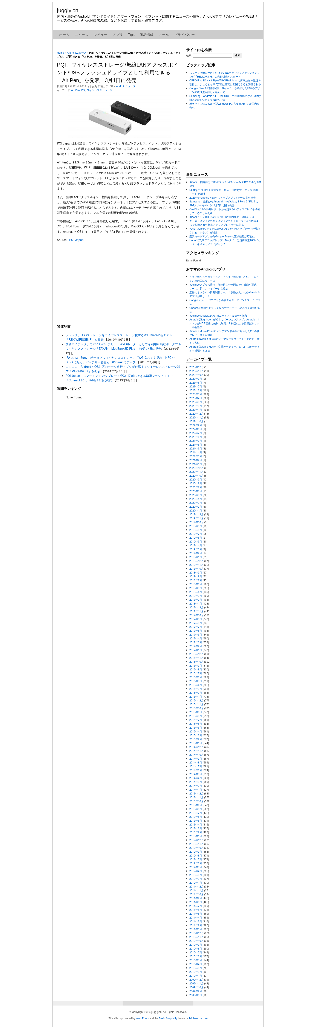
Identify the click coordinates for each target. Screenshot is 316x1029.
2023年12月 (196, 367)
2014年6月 (195, 770)
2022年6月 (195, 436)
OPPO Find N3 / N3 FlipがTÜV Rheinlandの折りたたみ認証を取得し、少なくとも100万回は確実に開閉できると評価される (225, 82)
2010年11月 (196, 937)
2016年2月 (195, 692)
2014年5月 (195, 774)
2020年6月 (195, 491)
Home (60, 52)
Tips (131, 34)
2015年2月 (195, 739)
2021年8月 (195, 444)
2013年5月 (195, 820)
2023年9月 (195, 378)
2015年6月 (195, 723)
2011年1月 (195, 929)
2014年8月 (195, 762)
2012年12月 (196, 840)
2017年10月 (196, 615)
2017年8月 (195, 623)
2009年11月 (196, 983)
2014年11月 (196, 750)
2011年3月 (195, 921)
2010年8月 (195, 948)
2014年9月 (195, 758)
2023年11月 (196, 371)
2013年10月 (196, 801)
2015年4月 (195, 731)
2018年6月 (195, 584)
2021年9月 (195, 440)
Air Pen (75, 90)
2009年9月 (195, 991)
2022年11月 (196, 417)
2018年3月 (195, 595)
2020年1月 (195, 510)
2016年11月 (196, 657)
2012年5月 (195, 867)
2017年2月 (195, 646)
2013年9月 (195, 805)
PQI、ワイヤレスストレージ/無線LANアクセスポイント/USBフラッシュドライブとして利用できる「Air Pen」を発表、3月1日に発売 (118, 72)
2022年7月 (195, 433)
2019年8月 (195, 530)
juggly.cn (67, 10)
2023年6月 (195, 390)
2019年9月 (195, 526)
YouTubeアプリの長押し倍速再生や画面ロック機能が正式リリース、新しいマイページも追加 (224, 286)
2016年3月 (195, 688)
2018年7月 (195, 580)
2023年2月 (195, 405)
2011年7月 (195, 906)
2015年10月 (196, 708)
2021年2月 (195, 460)
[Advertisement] (119, 283)
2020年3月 (195, 502)
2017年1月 (195, 650)
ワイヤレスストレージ (99, 90)
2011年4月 (195, 917)
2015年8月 (195, 716)
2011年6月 (195, 909)
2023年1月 (195, 409)
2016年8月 (195, 669)
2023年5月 (195, 394)
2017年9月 (195, 619)
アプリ (117, 34)
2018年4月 (195, 592)
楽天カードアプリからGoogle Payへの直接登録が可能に (222, 236)
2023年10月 (196, 374)
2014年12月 (196, 747)
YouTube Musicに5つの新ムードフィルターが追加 (218, 315)
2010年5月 (195, 960)
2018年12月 (196, 561)
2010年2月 (195, 971)
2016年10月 (196, 661)
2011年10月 (196, 894)
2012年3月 (195, 875)
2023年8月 (195, 382)
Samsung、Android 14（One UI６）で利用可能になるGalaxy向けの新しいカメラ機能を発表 (225, 97)
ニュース (81, 34)
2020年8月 (195, 483)
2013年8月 (195, 809)
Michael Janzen (198, 1018)
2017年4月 (195, 638)
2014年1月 (195, 789)
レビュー (100, 34)
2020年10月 (196, 475)
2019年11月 (196, 518)
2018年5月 (195, 588)
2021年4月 (195, 452)
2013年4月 (195, 824)
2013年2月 (195, 832)
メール (164, 34)
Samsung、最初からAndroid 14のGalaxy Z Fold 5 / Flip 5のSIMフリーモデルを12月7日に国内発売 (223, 203)
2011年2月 (195, 925)
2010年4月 (195, 964)
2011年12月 (196, 886)
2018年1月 (195, 603)
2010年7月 (195, 952)
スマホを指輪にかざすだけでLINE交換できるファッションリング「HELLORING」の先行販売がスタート (224, 74)
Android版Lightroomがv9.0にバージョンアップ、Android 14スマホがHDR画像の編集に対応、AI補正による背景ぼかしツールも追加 (224, 323)
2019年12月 (196, 514)
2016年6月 (195, 677)
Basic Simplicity (168, 1018)
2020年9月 (195, 479)
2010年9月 (195, 944)
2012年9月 (195, 851)
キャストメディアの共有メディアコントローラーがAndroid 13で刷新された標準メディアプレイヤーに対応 (223, 222)
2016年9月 (195, 665)
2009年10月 (196, 987)
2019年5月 (195, 541)
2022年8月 (195, 429)
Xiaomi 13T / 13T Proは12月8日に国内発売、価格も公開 (222, 217)
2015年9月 (195, 712)
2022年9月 (195, 425)
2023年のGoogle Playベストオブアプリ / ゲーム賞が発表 (222, 197)
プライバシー (184, 34)
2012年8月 (195, 855)
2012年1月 (195, 882)
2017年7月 (195, 626)
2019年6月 (195, 537)
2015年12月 (196, 700)
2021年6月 (195, 448)
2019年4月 (195, 545)
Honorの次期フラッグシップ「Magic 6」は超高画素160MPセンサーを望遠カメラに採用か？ (225, 242)
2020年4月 (195, 499)
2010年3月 (195, 968)
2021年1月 (195, 464)
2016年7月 (195, 673)
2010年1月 (195, 975)
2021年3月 (195, 456)
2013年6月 (195, 816)
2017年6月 (195, 630)
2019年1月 (195, 557)
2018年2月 (195, 599)
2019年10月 (196, 522)
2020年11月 (196, 471)
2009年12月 (196, 979)
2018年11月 (196, 564)
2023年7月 (195, 386)
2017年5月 (195, 634)
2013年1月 (195, 836)
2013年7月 (195, 812)
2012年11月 (196, 844)
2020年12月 (196, 467)
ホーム (64, 34)
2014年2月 (195, 785)
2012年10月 (196, 847)
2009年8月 (195, 995)
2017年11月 (196, 611)
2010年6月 (195, 956)
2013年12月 (196, 793)
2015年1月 (195, 743)
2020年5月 (195, 495)
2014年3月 (195, 781)
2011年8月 (195, 902)
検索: (189, 55)
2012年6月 (195, 863)
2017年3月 (195, 642)
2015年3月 (195, 735)
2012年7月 (195, 859)
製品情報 (146, 34)
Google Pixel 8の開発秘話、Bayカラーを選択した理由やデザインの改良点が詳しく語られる (224, 90)
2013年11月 (196, 797)
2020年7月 (195, 487)
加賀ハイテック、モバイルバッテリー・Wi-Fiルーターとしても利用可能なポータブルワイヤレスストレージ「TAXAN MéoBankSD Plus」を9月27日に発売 (123, 346)
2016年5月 (195, 681)
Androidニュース (76, 52)
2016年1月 (195, 696)
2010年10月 (196, 940)
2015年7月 (195, 719)
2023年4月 (195, 398)
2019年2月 (195, 553)
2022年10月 (196, 421)
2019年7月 (195, 533)
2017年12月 (196, 607)
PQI (83, 90)
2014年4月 (195, 778)
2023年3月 (195, 402)
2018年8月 (195, 576)
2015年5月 (195, 727)
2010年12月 (196, 933)
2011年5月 (195, 913)
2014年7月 (195, 766)
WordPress (142, 1018)
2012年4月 (195, 871)
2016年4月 (195, 685)
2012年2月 (195, 878)
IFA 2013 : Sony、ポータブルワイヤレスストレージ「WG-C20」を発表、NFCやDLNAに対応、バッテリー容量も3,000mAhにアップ (120, 359)
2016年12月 (196, 654)
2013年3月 (195, 828)
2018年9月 (195, 572)
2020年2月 (195, 506)
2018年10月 (196, 568)
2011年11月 (196, 890)
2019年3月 (195, 549)
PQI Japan (76, 240)
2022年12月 (196, 413)
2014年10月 (196, 754)
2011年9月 (195, 898)
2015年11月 (196, 704)
